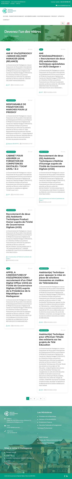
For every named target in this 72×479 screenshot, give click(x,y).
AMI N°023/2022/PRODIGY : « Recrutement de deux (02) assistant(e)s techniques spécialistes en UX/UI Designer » (52, 60)
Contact (6, 20)
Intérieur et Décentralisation (47, 419)
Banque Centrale (11, 452)
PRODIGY (54, 16)
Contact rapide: (60, 2)
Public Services (5, 1)
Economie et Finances (45, 422)
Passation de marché (16, 16)
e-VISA (8, 461)
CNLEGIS (9, 455)
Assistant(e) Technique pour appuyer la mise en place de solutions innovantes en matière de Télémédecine (52, 277)
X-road (12, 3)
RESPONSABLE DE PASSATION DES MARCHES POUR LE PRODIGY (16, 108)
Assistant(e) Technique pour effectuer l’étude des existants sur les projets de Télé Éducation (51, 339)
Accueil (5, 16)
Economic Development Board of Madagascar (20, 458)
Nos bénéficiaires (30, 16)
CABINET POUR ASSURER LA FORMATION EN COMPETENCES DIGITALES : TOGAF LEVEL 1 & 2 (16, 162)
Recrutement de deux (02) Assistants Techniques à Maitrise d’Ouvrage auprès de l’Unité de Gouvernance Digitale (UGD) (52, 162)
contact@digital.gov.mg (63, 5)
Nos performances (43, 16)
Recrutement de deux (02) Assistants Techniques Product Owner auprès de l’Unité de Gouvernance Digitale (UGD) (19, 221)
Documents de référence (18, 1)
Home (6, 36)
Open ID (18, 3)
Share (30, 49)
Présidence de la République (47, 416)
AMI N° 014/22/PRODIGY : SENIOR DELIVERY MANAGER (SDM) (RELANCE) (19, 57)
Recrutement (5, 3)
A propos (61, 16)
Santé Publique (43, 437)
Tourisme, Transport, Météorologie (16, 464)
